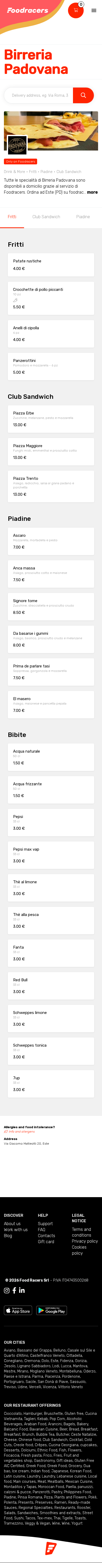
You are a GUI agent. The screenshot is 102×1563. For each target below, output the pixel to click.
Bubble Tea (45, 1434)
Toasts (80, 1518)
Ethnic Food (47, 1450)
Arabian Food (35, 1424)
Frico (47, 1455)
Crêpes (41, 1445)
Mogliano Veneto (44, 1371)
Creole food (23, 1445)
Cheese (10, 1440)
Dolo (45, 1361)
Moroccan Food (51, 1487)
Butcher (62, 1434)
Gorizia (81, 1361)
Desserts (11, 1450)
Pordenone (71, 1376)
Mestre (9, 1371)
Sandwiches (27, 1513)
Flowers (74, 1450)
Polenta (10, 1502)
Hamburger (33, 1413)
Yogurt (76, 1523)
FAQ (41, 1229)
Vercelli (35, 1387)
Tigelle (67, 1518)
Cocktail (76, 1440)
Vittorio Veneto (70, 1387)
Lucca (66, 1366)
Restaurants (64, 1508)
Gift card (46, 1241)
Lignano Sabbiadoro (33, 1366)
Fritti (12, 216)
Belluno (59, 1350)
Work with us (16, 1229)
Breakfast (89, 1429)
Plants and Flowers (70, 1497)
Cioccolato (13, 1413)
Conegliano (13, 1361)
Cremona (32, 1361)
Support (45, 1223)
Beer (63, 1429)
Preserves (44, 1502)
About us (12, 1223)
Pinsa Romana (30, 1497)
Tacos (30, 1518)
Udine (22, 1387)
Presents (25, 1502)
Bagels (69, 1424)
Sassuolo (78, 1382)
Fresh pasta (31, 1455)
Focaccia (11, 1455)
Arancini (55, 1424)
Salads (9, 1513)
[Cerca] (83, 95)
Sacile (31, 1382)
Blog (8, 1235)
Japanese (59, 1471)
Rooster (83, 1508)
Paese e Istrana (17, 1376)
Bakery (82, 1424)
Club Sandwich (46, 216)
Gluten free (74, 1413)
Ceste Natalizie (83, 1434)
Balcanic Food (16, 1429)
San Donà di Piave (53, 1382)
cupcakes (88, 1445)
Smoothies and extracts (60, 1513)
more (92, 192)
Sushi (19, 1518)
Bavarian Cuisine (44, 1429)
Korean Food (80, 1471)
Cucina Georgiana (63, 1445)
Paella (71, 1487)
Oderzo (89, 1371)
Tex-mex (44, 1518)
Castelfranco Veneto (47, 1355)
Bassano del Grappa (34, 1350)
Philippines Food (77, 1492)
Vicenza (49, 1387)
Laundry (33, 1476)
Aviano (9, 1350)
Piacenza (52, 1376)
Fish (62, 1450)
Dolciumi (28, 1450)
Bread (74, 1429)
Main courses (24, 1481)
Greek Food (36, 1466)
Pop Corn (57, 1419)
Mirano (22, 1371)
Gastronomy (44, 1460)
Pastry (57, 1492)
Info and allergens (22, 1131)
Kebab (42, 1419)
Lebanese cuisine (71, 1476)
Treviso (10, 1387)
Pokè (92, 1497)
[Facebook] (14, 1290)
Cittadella (74, 1355)
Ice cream (20, 1471)
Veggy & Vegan (37, 1523)
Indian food (40, 1471)
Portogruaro (14, 1382)
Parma (37, 1376)
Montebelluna (70, 1371)
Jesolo (9, 1366)
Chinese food (30, 1440)
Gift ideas (64, 1460)
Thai (57, 1518)
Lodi (55, 1366)
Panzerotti (41, 1492)
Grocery (75, 1466)
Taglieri (30, 1419)
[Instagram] (6, 1290)
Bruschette (53, 1413)
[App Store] (18, 1309)
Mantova (80, 1366)
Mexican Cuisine (78, 1481)
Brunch (28, 1434)
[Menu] (93, 10)
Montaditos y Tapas (20, 1487)
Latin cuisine (14, 1476)
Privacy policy (85, 1241)
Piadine (83, 216)
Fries (58, 1455)
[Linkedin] (22, 1290)
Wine (56, 1523)
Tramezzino (13, 1523)
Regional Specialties (36, 1508)
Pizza (48, 1497)
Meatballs (56, 1481)
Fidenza (66, 1361)
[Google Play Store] (51, 1309)
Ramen (60, 1502)
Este (54, 1361)
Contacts (46, 1235)
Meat (42, 1481)
